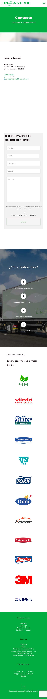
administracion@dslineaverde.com (17, 79)
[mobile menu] (44, 3)
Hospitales (23, 644)
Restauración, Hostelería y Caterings (23, 651)
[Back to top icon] (23, 686)
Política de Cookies (23, 628)
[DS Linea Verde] (16, 3)
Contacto (23, 623)
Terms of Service (23, 208)
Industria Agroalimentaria (23, 653)
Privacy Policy (38, 206)
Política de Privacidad (27, 215)
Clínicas (23, 647)
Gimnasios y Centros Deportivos (23, 655)
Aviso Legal (23, 626)
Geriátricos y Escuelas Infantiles (23, 649)
